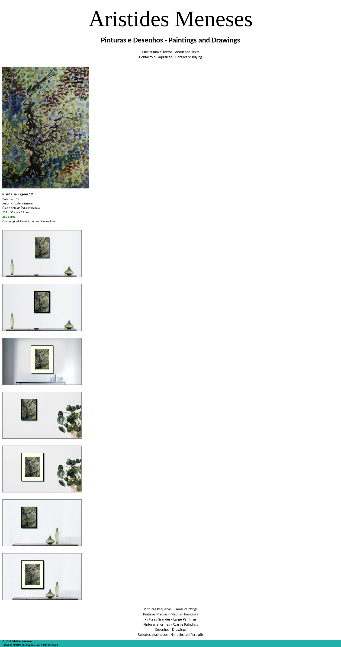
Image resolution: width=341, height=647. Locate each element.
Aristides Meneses (171, 18)
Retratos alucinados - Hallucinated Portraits (170, 635)
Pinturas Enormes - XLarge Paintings (170, 625)
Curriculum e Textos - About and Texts (170, 52)
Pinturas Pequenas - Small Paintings (170, 609)
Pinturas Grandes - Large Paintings (170, 619)
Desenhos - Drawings (170, 630)
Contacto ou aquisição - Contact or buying (170, 57)
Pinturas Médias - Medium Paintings (170, 614)
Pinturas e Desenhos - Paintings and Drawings (170, 40)
